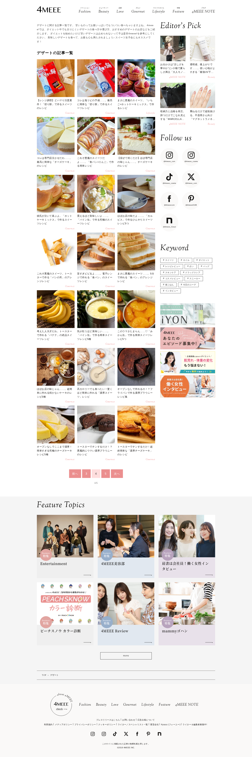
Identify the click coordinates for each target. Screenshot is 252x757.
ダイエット (204, 260)
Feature (164, 704)
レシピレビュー (172, 266)
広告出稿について (146, 720)
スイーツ (169, 260)
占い (191, 266)
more (126, 656)
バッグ (206, 266)
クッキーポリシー (107, 724)
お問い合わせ (128, 720)
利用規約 (48, 724)
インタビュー (171, 291)
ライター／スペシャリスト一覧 (133, 724)
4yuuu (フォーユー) (170, 724)
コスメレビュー (172, 278)
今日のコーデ (189, 285)
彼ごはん (169, 285)
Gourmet (130, 704)
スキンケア (170, 272)
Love (114, 704)
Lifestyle (147, 704)
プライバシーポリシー (85, 724)
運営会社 (154, 724)
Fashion (85, 704)
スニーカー (194, 278)
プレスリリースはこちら (108, 720)
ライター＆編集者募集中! (195, 724)
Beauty (101, 704)
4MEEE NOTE (187, 704)
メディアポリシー (63, 724)
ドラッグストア (192, 272)
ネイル (186, 260)
